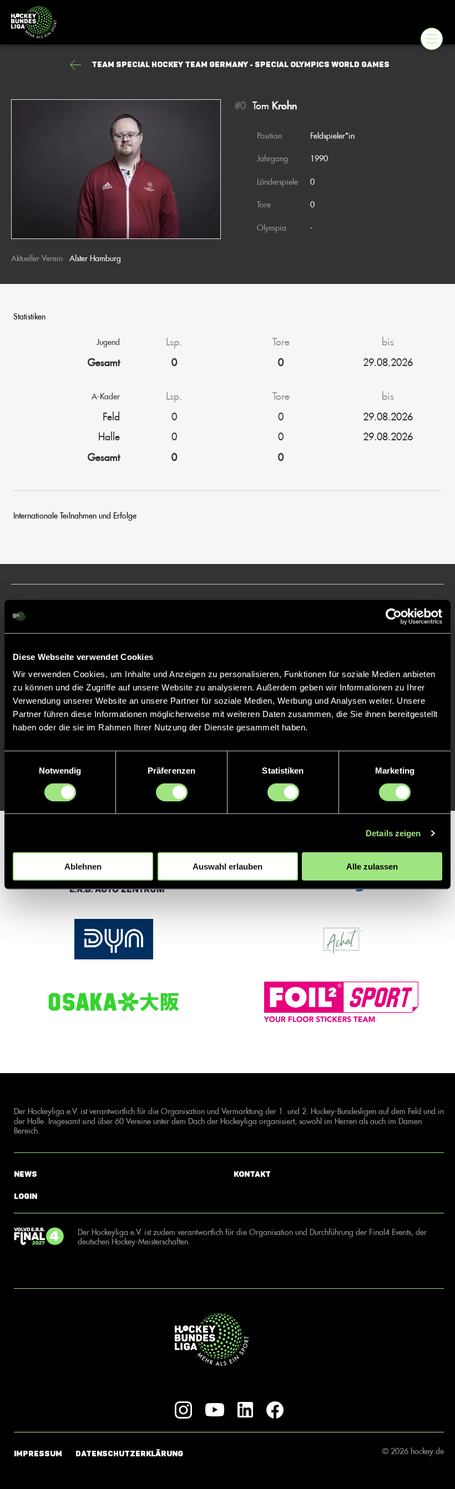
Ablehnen (83, 866)
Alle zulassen (372, 866)
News (25, 1174)
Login (25, 1196)
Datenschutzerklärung (129, 1453)
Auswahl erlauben (227, 866)
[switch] (172, 792)
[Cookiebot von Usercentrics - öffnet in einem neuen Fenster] (393, 616)
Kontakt (252, 1174)
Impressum (38, 1453)
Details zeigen (393, 832)
